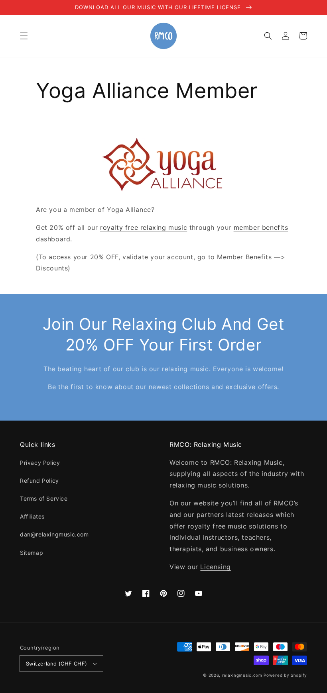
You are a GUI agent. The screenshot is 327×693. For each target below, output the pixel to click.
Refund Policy (39, 480)
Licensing (215, 567)
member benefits (261, 227)
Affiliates (32, 516)
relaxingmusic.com (242, 675)
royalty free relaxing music (143, 227)
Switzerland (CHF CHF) (56, 663)
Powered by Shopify (285, 675)
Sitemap (31, 552)
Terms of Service (44, 498)
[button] (24, 36)
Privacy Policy (40, 462)
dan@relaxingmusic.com (54, 534)
